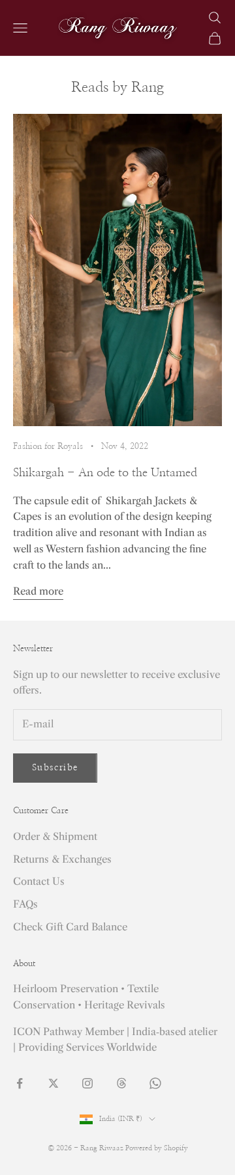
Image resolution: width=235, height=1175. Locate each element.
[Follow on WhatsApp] (155, 1083)
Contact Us (39, 881)
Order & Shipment (55, 836)
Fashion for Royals (48, 446)
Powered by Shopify (156, 1148)
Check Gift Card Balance (70, 927)
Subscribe (55, 767)
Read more (38, 591)
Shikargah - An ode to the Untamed (105, 473)
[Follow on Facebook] (19, 1083)
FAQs (25, 904)
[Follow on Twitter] (53, 1083)
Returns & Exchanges (62, 859)
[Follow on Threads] (121, 1083)
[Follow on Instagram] (87, 1083)
